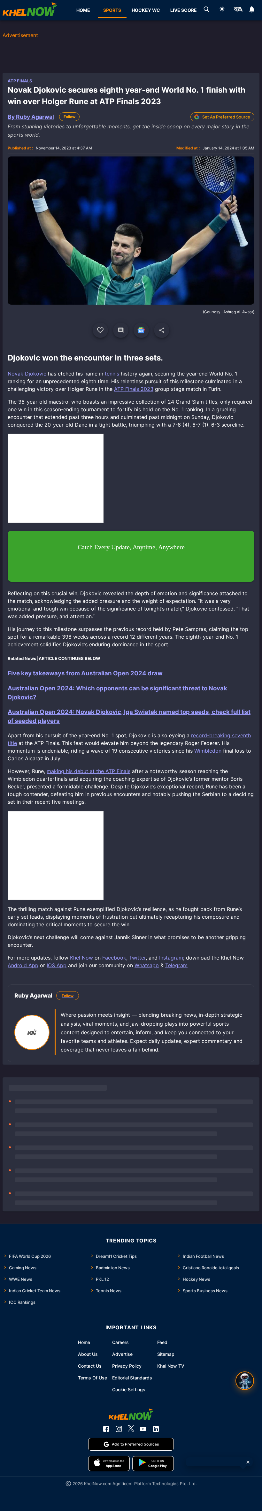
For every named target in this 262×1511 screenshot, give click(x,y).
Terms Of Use (92, 1377)
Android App (23, 965)
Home (84, 1342)
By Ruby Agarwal (31, 116)
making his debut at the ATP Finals (88, 771)
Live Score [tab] (183, 10)
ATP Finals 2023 (133, 389)
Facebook (114, 957)
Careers (120, 1342)
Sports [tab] (112, 10)
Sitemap (165, 1354)
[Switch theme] (222, 10)
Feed (162, 1342)
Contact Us (90, 1366)
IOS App (56, 965)
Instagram (171, 957)
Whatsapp (147, 965)
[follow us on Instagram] (119, 1429)
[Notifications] (252, 10)
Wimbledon (207, 751)
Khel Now (81, 957)
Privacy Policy (127, 1366)
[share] (161, 330)
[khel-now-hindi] (238, 10)
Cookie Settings (128, 1389)
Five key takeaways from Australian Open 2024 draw (85, 673)
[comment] (120, 330)
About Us (88, 1354)
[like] (100, 330)
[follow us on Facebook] (106, 1429)
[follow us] (141, 330)
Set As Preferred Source (226, 116)
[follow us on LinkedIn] (156, 1429)
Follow (69, 116)
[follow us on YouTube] (143, 1429)
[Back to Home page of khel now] (30, 10)
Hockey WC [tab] (146, 10)
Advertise (122, 1354)
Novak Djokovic (27, 373)
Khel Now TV (170, 1366)
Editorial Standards (132, 1377)
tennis (112, 373)
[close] (248, 1462)
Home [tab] (83, 10)
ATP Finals (20, 80)
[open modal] (244, 1380)
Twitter (137, 957)
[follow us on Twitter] (131, 1429)
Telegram (176, 965)
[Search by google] (206, 10)
